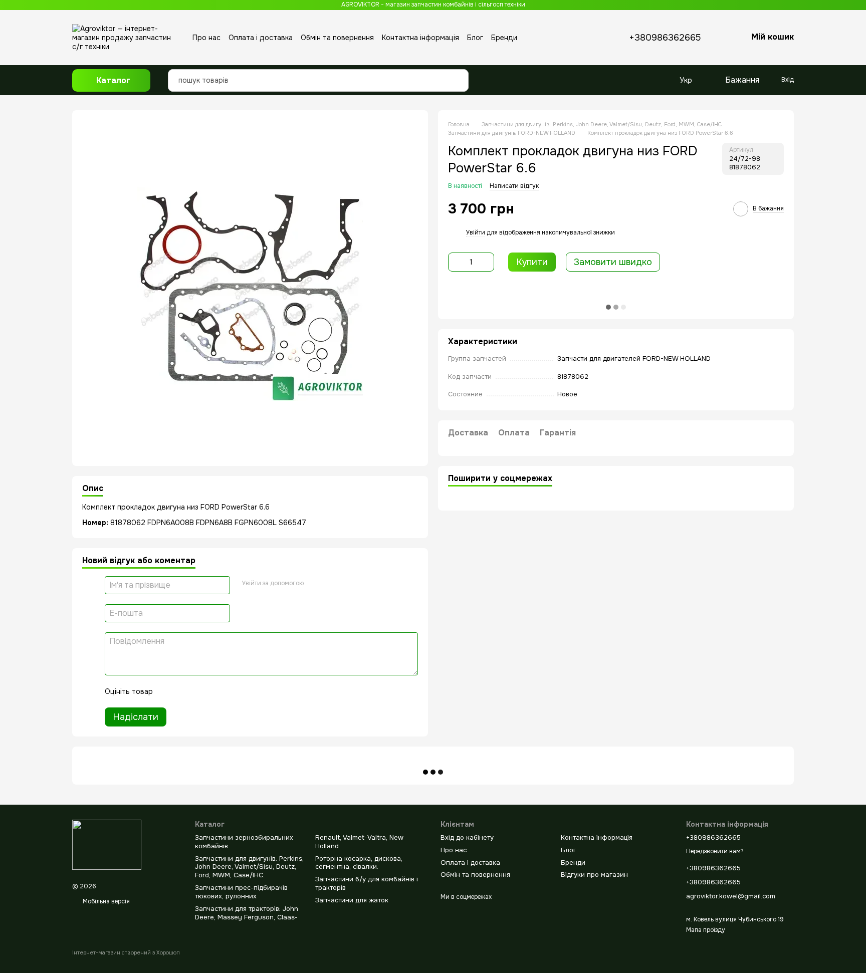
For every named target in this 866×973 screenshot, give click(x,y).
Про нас (206, 37)
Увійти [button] (475, 232)
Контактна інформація (420, 37)
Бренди (504, 37)
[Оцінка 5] (234, 691)
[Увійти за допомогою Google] (315, 584)
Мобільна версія (105, 901)
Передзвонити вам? (715, 851)
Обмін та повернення (337, 37)
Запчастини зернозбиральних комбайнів (244, 841)
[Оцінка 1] (169, 691)
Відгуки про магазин (594, 874)
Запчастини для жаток (351, 900)
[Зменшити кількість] (456, 262)
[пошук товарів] (458, 73)
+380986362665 (665, 37)
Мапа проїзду (705, 930)
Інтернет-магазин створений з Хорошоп (126, 952)
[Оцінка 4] (217, 691)
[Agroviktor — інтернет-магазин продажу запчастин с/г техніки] (106, 844)
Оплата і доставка (261, 37)
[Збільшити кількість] (487, 262)
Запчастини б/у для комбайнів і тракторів (366, 883)
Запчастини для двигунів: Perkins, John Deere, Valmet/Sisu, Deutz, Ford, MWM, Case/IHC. (249, 867)
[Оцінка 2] (185, 691)
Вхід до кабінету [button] (467, 837)
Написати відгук (514, 186)
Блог (475, 37)
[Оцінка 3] (201, 691)
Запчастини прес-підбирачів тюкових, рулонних (241, 891)
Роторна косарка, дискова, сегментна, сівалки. (358, 862)
